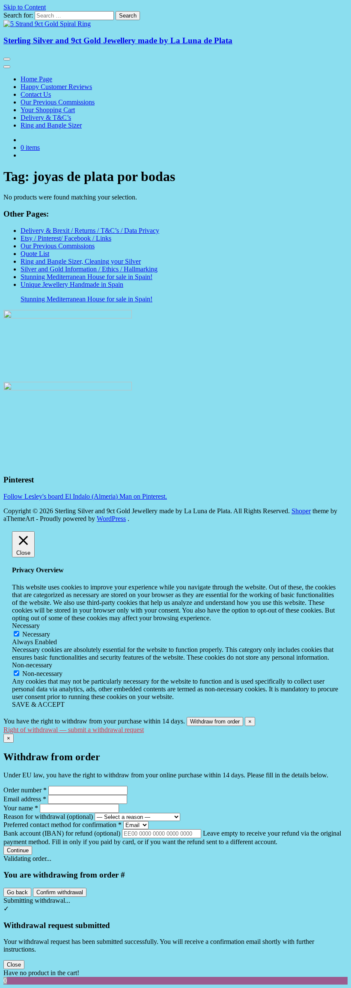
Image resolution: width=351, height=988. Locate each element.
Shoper (301, 511)
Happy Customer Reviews (56, 86)
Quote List (35, 253)
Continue (18, 850)
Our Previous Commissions (58, 102)
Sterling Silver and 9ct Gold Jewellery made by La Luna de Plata (117, 40)
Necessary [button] (26, 625)
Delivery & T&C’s (46, 117)
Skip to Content (24, 7)
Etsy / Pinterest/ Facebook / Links (66, 238)
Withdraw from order (215, 721)
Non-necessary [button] (32, 665)
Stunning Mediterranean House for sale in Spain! (86, 276)
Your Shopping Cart (48, 109)
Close (14, 964)
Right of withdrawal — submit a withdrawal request (73, 729)
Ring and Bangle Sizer (51, 125)
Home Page (36, 79)
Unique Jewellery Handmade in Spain (72, 284)
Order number (25, 790)
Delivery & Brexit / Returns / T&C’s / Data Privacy (90, 230)
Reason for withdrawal (48, 816)
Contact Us (36, 94)
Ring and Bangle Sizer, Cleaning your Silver (81, 261)
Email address (24, 799)
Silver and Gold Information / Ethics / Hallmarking (89, 269)
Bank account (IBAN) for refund (61, 833)
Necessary (36, 634)
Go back (17, 892)
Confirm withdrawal (59, 892)
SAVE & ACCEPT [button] (38, 704)
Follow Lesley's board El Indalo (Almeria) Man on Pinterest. (85, 496)
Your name (20, 808)
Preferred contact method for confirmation (62, 824)
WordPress (111, 518)
